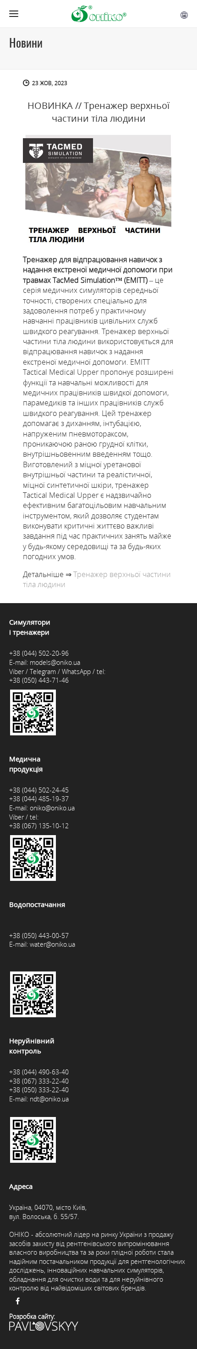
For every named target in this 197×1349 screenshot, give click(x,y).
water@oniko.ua (52, 944)
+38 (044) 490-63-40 (39, 1072)
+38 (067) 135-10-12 (39, 825)
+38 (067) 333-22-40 (39, 1081)
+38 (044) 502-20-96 (39, 653)
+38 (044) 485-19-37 (39, 798)
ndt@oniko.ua (49, 1099)
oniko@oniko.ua (52, 808)
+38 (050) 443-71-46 (39, 680)
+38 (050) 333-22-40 (39, 1089)
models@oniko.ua (55, 662)
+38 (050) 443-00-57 (39, 935)
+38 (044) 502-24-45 (39, 790)
